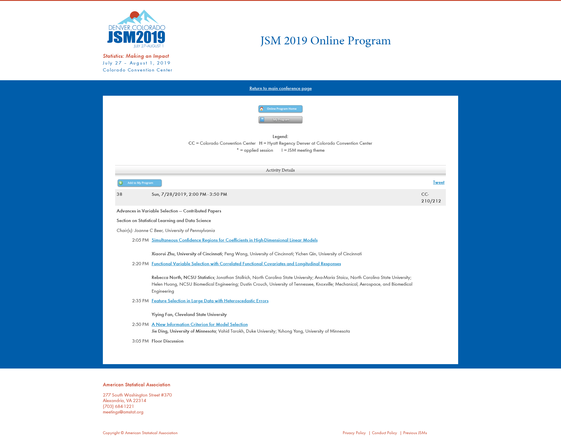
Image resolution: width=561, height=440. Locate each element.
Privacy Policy (354, 432)
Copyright (111, 432)
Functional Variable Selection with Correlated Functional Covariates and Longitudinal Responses (246, 263)
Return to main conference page (281, 88)
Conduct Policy (384, 432)
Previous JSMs (415, 432)
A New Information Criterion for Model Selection (200, 324)
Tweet (438, 182)
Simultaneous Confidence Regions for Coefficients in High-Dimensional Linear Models (235, 239)
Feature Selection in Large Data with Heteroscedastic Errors (210, 300)
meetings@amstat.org (123, 411)
